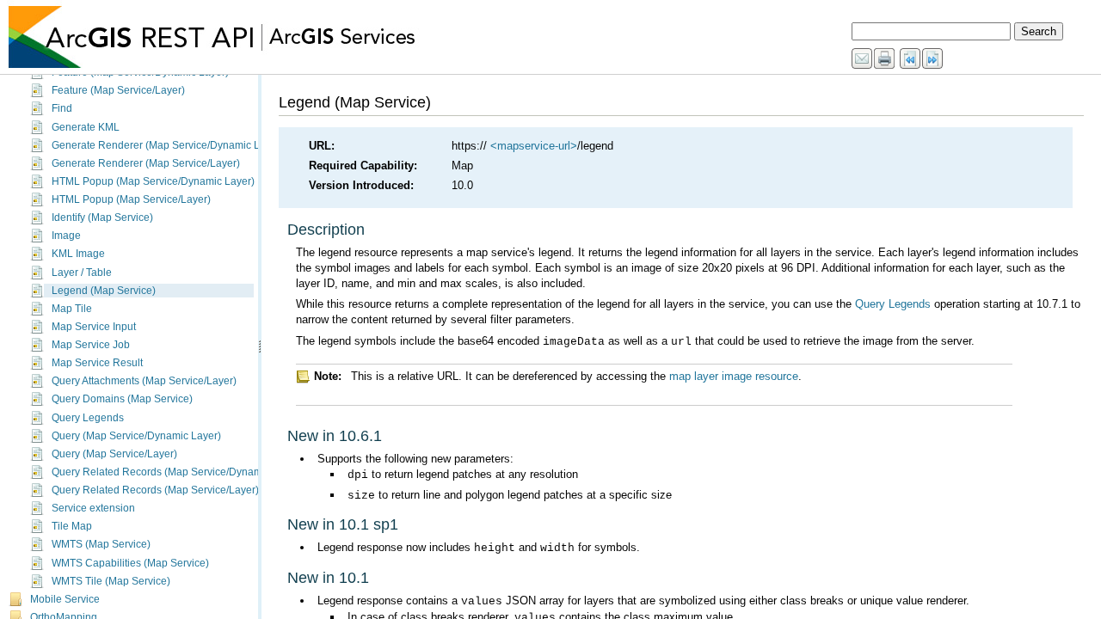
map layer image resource (733, 376)
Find (62, 108)
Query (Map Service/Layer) (114, 454)
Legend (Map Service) (104, 290)
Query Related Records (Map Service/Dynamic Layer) (177, 472)
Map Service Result (97, 363)
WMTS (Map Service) (101, 544)
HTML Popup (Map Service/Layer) (131, 199)
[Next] (933, 59)
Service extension (93, 508)
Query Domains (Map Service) (122, 399)
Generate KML (86, 127)
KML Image (78, 253)
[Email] (863, 59)
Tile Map (72, 526)
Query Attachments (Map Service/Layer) (144, 381)
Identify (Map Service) (102, 217)
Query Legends (88, 418)
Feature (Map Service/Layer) (118, 90)
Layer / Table (82, 272)
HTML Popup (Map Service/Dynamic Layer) (153, 181)
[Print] (885, 59)
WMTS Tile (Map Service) (111, 581)
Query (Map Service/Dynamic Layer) (136, 436)
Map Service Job (91, 345)
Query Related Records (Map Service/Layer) (155, 490)
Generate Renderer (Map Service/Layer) (146, 163)
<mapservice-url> (533, 145)
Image (66, 235)
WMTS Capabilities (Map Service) (130, 563)
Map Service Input (94, 327)
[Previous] (911, 59)
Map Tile (72, 308)
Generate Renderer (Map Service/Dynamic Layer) (168, 145)
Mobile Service (65, 599)
